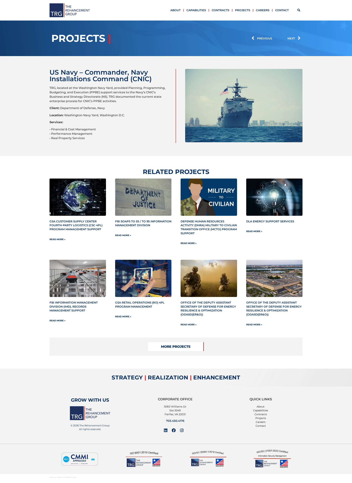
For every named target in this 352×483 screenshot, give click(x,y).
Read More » (57, 239)
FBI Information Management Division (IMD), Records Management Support (74, 306)
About (175, 10)
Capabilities (196, 10)
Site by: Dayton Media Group (63, 477)
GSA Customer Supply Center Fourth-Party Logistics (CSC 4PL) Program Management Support (76, 225)
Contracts (220, 10)
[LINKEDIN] (166, 430)
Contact (282, 10)
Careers (262, 10)
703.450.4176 (175, 421)
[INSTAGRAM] (182, 430)
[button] (298, 10)
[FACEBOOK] (174, 430)
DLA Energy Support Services (270, 221)
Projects (242, 10)
